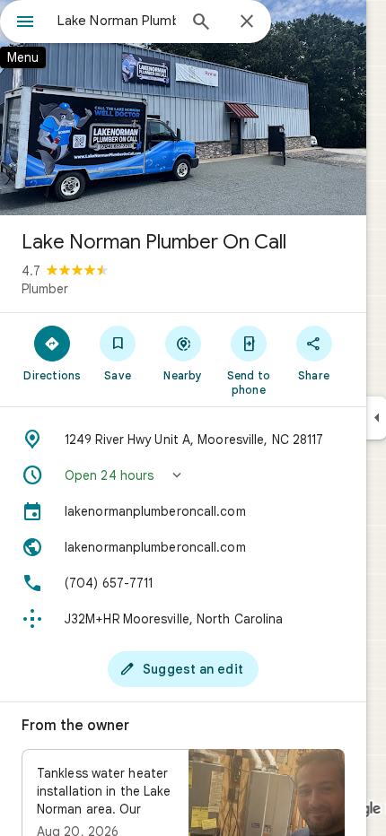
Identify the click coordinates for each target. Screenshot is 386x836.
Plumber (45, 289)
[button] (183, 475)
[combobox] (116, 20)
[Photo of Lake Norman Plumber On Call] (183, 107)
